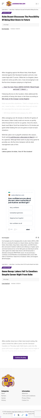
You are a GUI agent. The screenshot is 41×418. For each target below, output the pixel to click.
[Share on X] (18, 415)
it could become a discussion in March (21, 137)
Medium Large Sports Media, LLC (15, 411)
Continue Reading (20, 357)
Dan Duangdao (5, 29)
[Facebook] (36, 238)
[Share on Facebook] (14, 415)
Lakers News (6, 12)
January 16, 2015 (26, 113)
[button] (3, 4)
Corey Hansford (6, 283)
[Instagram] (38, 238)
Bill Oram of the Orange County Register (15, 99)
